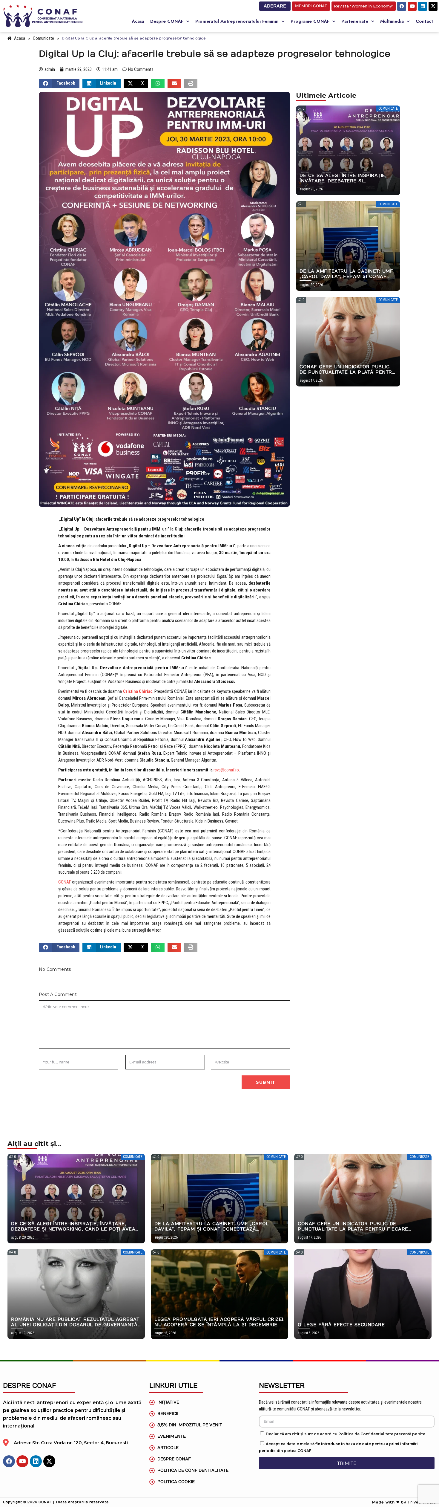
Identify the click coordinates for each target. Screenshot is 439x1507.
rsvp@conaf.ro (226, 770)
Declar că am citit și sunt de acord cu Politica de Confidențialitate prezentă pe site (345, 1434)
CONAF (64, 882)
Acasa (138, 21)
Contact (424, 21)
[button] (59, 83)
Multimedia (392, 21)
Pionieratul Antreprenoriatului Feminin (237, 21)
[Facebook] (401, 6)
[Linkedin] (422, 6)
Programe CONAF (310, 21)
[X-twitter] (433, 6)
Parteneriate (354, 21)
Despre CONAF (166, 21)
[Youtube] (412, 6)
